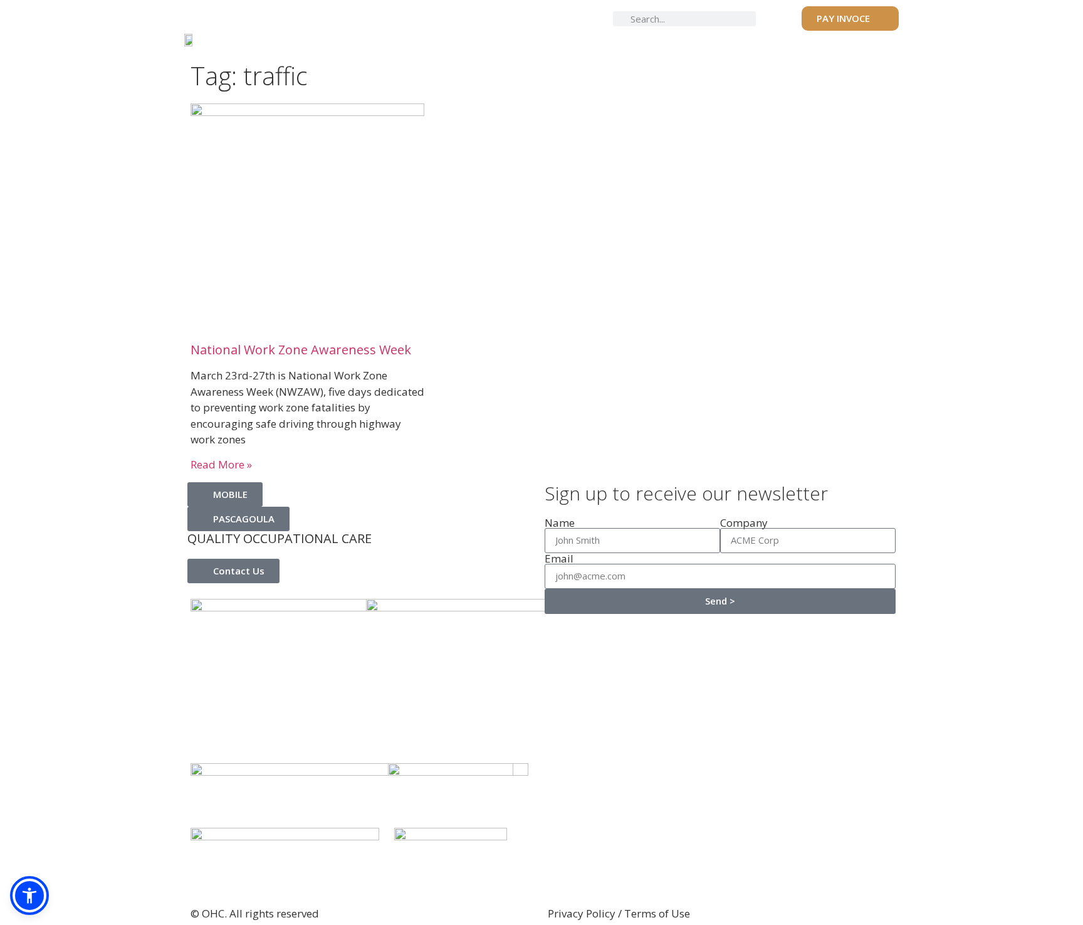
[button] (29, 895)
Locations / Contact (846, 39)
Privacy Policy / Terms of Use (619, 913)
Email (559, 558)
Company (744, 522)
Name (560, 522)
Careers (748, 39)
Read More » (221, 464)
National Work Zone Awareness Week (301, 349)
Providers (444, 39)
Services (517, 39)
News (690, 39)
